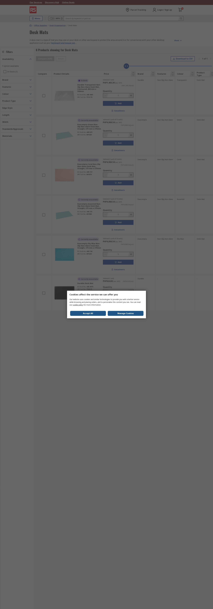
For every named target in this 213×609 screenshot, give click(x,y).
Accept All (88, 313)
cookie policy (78, 305)
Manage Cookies (125, 313)
